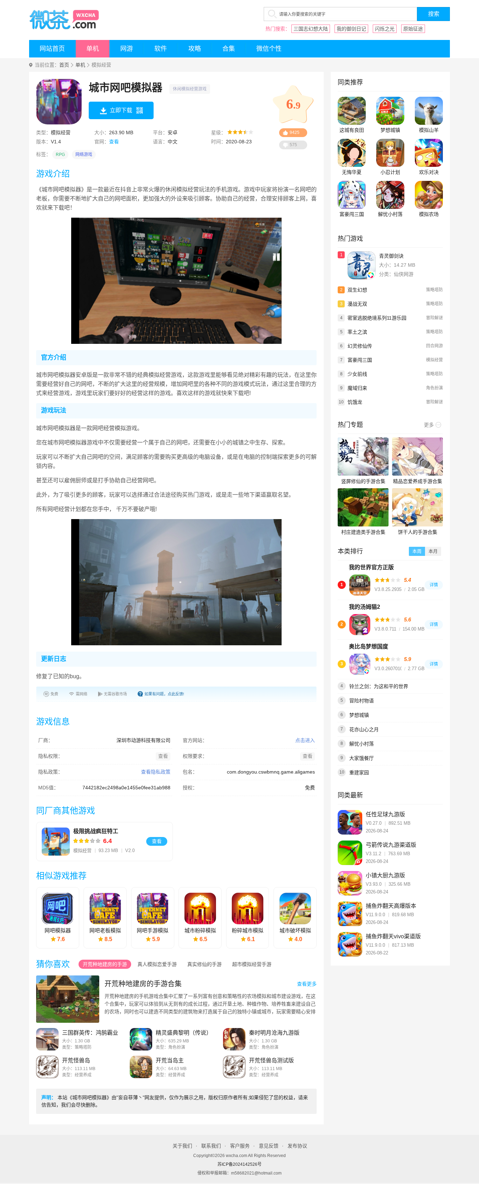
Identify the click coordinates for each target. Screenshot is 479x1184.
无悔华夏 (352, 172)
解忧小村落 (390, 214)
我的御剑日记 (351, 29)
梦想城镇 (390, 130)
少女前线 (357, 374)
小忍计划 (390, 172)
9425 (294, 132)
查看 (114, 141)
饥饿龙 (355, 402)
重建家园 (359, 772)
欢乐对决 (429, 172)
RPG (60, 154)
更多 (429, 425)
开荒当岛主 (170, 1060)
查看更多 (307, 984)
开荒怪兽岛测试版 (271, 1060)
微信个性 (269, 48)
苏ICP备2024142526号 (239, 1164)
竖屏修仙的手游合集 (363, 481)
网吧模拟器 (58, 930)
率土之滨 (357, 332)
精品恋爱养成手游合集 (417, 481)
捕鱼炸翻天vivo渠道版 (393, 936)
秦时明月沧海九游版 (274, 1033)
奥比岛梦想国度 (368, 646)
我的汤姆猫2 (364, 607)
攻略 (194, 48)
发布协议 (297, 1146)
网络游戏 (83, 154)
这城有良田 (351, 130)
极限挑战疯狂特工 (95, 831)
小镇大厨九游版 (385, 875)
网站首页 (52, 48)
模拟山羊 (429, 130)
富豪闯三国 (351, 214)
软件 (160, 48)
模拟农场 (429, 214)
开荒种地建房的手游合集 (143, 984)
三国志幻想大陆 (311, 29)
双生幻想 (357, 290)
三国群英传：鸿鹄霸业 (90, 1033)
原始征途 (413, 29)
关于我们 (182, 1146)
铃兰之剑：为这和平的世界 (378, 686)
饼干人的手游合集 (417, 532)
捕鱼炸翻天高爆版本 (391, 906)
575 (293, 144)
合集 (228, 48)
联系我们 (211, 1146)
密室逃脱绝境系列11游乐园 (377, 318)
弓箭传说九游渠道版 (391, 845)
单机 (92, 48)
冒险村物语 (361, 700)
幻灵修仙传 (360, 346)
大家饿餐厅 (361, 758)
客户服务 (240, 1146)
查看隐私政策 (155, 772)
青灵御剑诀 (391, 256)
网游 (126, 48)
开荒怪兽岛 (76, 1060)
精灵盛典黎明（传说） (184, 1033)
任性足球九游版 (385, 814)
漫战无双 (357, 304)
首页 (64, 65)
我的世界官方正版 (371, 567)
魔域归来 (357, 388)
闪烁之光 (384, 29)
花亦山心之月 (364, 729)
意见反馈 (268, 1146)
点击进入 (305, 740)
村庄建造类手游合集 (363, 532)
